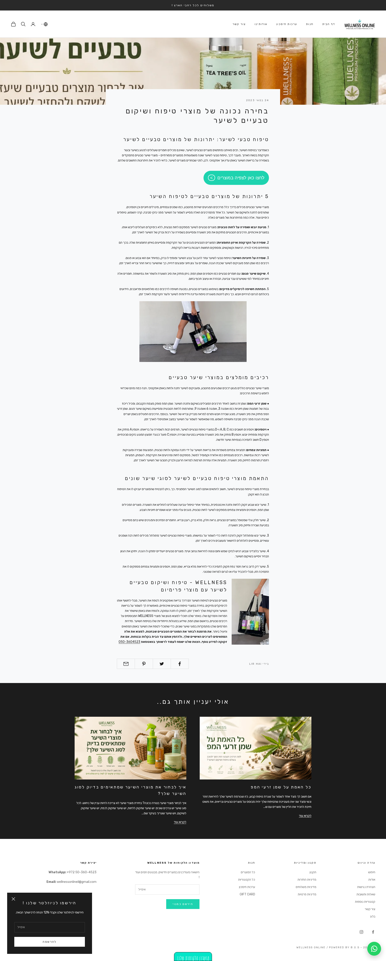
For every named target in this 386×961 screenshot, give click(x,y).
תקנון (313, 872)
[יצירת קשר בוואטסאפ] (374, 949)
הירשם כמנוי (183, 904)
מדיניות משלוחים (306, 887)
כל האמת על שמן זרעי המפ (281, 787)
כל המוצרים (248, 872)
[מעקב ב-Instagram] (361, 932)
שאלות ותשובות (366, 894)
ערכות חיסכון (286, 24)
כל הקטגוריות (246, 880)
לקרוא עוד (305, 816)
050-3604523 (129, 642)
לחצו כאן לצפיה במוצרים (240, 177)
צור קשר (239, 24)
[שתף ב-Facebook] (180, 664)
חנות (309, 24)
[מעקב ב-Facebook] (373, 932)
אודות (371, 880)
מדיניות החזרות (307, 880)
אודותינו (261, 24)
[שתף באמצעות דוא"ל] (126, 664)
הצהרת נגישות (366, 887)
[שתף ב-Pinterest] (144, 664)
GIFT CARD (247, 894)
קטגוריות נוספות (365, 902)
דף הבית (328, 24)
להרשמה (49, 941)
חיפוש (371, 872)
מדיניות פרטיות (307, 894)
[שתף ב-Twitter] (162, 664)
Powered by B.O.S (344, 947)
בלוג (372, 916)
